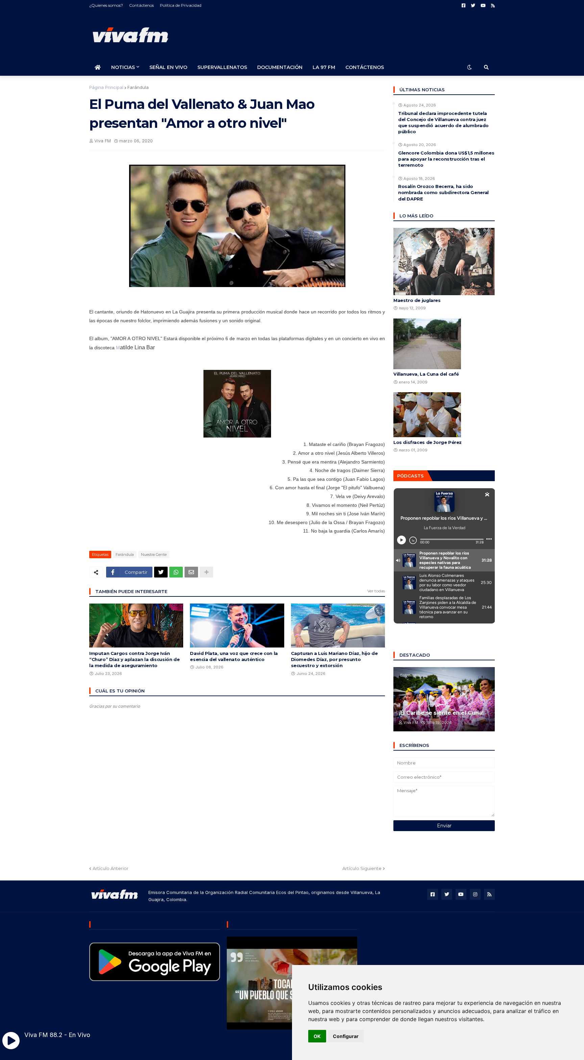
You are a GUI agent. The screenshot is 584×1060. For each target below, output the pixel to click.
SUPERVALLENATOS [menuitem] (222, 67)
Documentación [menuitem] (279, 67)
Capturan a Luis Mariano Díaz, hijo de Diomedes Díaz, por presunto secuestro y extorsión (334, 659)
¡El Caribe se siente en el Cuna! (441, 713)
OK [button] (317, 1036)
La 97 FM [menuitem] (324, 67)
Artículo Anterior (110, 868)
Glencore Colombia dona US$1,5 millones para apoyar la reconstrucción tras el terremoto (446, 159)
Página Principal (106, 87)
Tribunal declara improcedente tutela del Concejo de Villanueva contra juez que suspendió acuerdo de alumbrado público (443, 123)
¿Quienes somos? (106, 5)
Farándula (138, 87)
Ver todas (376, 590)
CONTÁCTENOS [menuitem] (364, 67)
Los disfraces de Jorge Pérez (427, 442)
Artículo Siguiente (362, 868)
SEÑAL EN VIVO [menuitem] (168, 67)
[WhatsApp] (176, 572)
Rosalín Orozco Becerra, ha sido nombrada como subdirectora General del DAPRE (443, 192)
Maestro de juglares (417, 300)
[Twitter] (161, 572)
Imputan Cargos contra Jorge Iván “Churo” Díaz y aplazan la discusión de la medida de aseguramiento (134, 659)
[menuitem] (97, 67)
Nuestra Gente (154, 554)
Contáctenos (141, 5)
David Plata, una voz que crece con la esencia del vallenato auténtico (234, 656)
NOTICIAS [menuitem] (123, 67)
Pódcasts (410, 475)
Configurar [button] (346, 1036)
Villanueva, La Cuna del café (426, 374)
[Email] (191, 572)
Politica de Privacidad (180, 5)
